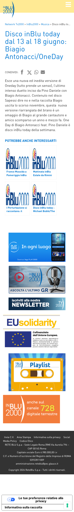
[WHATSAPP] (36, 72)
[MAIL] (43, 72)
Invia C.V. (9, 437)
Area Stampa (24, 437)
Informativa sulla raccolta (23, 507)
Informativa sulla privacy (47, 437)
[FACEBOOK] (22, 72)
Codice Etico (26, 441)
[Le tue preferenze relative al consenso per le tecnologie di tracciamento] (67, 505)
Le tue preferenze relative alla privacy (41, 499)
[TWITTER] (29, 72)
